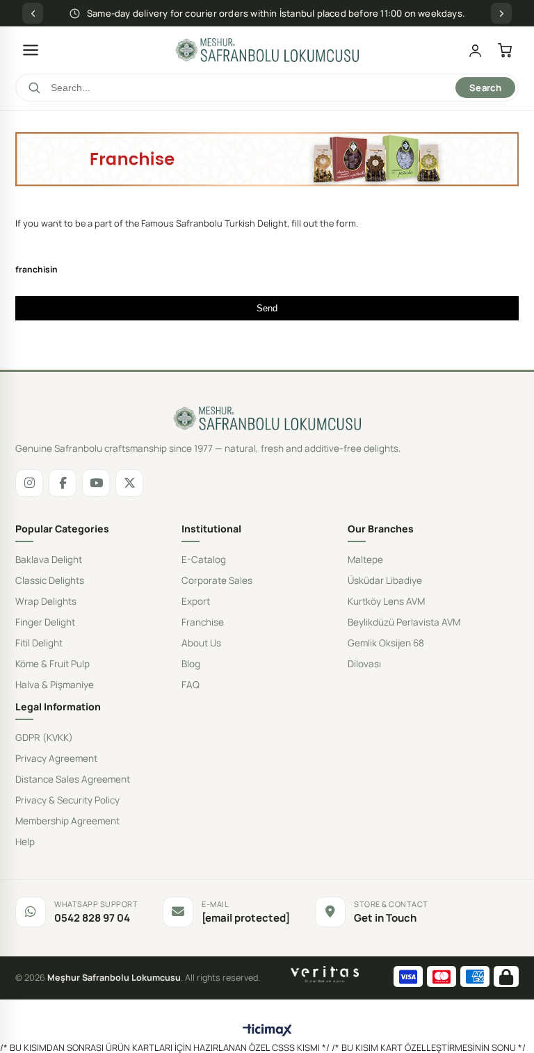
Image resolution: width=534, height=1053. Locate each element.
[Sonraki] (501, 13)
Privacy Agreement (56, 758)
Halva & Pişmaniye (54, 684)
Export (195, 601)
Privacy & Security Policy (67, 800)
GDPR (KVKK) (44, 737)
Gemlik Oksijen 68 (386, 643)
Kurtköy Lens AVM (386, 601)
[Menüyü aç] (30, 50)
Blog (190, 664)
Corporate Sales (216, 580)
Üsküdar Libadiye (385, 580)
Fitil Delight (39, 643)
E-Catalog (203, 559)
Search (485, 87)
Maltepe (365, 559)
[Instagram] (29, 483)
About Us (201, 643)
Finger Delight (45, 622)
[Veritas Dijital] (325, 974)
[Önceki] (32, 13)
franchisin (36, 269)
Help (25, 841)
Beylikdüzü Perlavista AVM (404, 622)
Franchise (202, 622)
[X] (129, 483)
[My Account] (475, 50)
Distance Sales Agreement (72, 779)
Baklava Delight (48, 559)
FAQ (190, 684)
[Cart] (505, 50)
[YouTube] (96, 483)
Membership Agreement (67, 821)
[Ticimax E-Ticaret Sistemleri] (267, 1031)
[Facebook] (62, 483)
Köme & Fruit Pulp (52, 664)
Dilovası (364, 664)
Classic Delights (49, 580)
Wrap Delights (45, 601)
